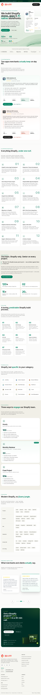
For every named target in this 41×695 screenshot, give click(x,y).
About (23, 676)
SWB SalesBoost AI (4, 676)
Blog (22, 684)
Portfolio (23, 682)
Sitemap (38, 692)
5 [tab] (22, 601)
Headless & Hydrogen (25, 662)
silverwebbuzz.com (9, 669)
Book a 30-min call (8, 631)
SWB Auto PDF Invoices (5, 678)
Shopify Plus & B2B (25, 660)
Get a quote (35, 4)
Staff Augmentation (4, 688)
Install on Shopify (7, 104)
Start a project (5, 30)
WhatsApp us (18, 631)
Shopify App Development (26, 658)
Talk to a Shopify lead (6, 276)
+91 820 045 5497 (9, 671)
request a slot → (20, 1)
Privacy (35, 692)
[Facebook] (7, 665)
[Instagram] (9, 665)
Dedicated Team (4, 686)
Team (23, 678)
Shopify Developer (4, 684)
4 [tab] (20, 601)
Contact (23, 685)
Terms (33, 692)
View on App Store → (17, 104)
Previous (12, 601)
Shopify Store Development (26, 656)
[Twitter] (4, 665)
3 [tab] (19, 601)
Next (28, 601)
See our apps (14, 30)
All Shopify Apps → (4, 680)
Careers (23, 680)
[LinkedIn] (2, 665)
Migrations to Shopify (25, 664)
